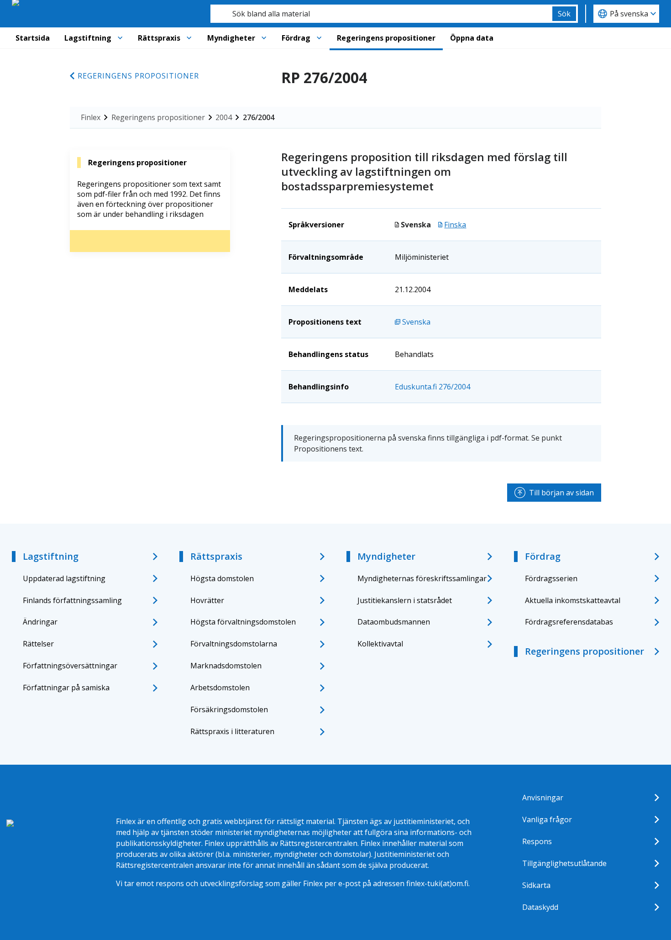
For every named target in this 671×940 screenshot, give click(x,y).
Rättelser (38, 644)
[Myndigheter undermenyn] (264, 37)
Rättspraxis (159, 38)
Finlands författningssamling (72, 600)
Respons (537, 841)
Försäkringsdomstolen (229, 709)
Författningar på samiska (66, 688)
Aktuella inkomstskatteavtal (572, 600)
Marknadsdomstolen (226, 666)
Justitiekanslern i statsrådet (404, 600)
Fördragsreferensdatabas (569, 622)
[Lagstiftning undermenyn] (120, 37)
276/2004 (258, 117)
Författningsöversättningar (70, 666)
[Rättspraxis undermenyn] (189, 37)
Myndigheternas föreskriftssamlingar (422, 578)
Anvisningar (542, 798)
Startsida (33, 38)
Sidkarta (536, 885)
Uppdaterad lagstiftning (64, 578)
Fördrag (296, 38)
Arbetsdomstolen (220, 688)
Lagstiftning (87, 38)
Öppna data (471, 38)
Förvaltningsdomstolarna (233, 644)
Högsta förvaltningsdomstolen (243, 622)
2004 (223, 117)
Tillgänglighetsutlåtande (564, 863)
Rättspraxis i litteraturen (232, 731)
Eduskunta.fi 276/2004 (432, 387)
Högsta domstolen (222, 578)
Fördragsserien (551, 578)
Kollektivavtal (380, 644)
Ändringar (40, 622)
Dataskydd (540, 907)
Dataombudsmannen (393, 622)
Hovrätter (207, 600)
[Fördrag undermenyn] (319, 37)
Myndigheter (231, 38)
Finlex (90, 117)
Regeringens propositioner (386, 38)
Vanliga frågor (547, 819)
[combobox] (381, 14)
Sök (564, 14)
